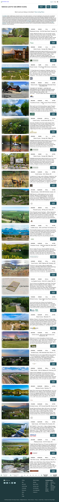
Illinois (46, 485)
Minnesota (47, 491)
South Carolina (53, 486)
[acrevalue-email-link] (5, 483)
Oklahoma (52, 485)
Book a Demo (35, 484)
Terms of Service (31, 499)
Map (55, 1)
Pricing (23, 480)
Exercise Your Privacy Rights (50, 499)
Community (24, 488)
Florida (46, 483)
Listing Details (53, 43)
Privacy (36, 499)
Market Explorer (36, 480)
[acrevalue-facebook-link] (7, 483)
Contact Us (35, 492)
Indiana (46, 486)
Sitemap (34, 482)
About (23, 492)
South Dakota (53, 487)
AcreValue (4, 16)
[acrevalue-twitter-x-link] (9, 483)
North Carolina (53, 483)
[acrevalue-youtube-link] (15, 483)
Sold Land (24, 484)
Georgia (46, 484)
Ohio (51, 484)
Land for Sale (24, 486)
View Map (53, 6)
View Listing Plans (39, 12)
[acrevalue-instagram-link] (12, 483)
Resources (24, 490)
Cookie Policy (41, 499)
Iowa (46, 487)
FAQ (23, 494)
